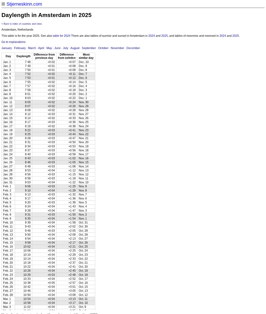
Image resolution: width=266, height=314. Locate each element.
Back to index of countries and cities (23, 23)
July (65, 48)
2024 (151, 35)
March (32, 48)
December (133, 48)
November (117, 48)
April (41, 48)
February (20, 48)
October (103, 48)
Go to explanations (13, 41)
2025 (164, 35)
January (6, 48)
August (74, 48)
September (89, 48)
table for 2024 (61, 35)
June (57, 48)
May (49, 48)
